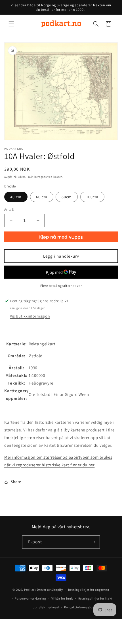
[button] (11, 24)
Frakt (30, 177)
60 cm (41, 196)
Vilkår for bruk (62, 598)
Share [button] (16, 481)
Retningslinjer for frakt (95, 598)
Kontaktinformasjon (79, 607)
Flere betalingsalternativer (61, 285)
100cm (92, 196)
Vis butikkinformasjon (30, 316)
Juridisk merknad (46, 607)
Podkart (30, 590)
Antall (9, 209)
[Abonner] (93, 542)
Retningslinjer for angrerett (89, 590)
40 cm (16, 196)
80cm (67, 196)
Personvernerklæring (30, 598)
